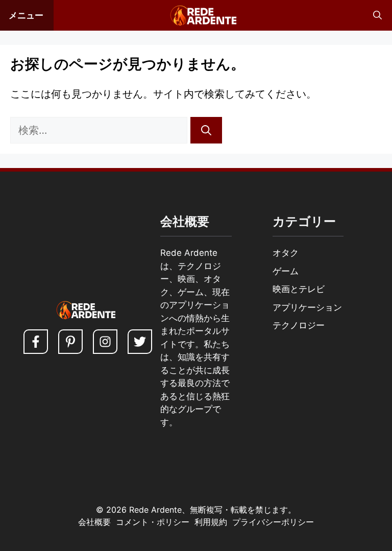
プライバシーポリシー (273, 522)
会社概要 (94, 522)
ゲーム (286, 271)
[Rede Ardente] (201, 15)
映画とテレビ (299, 289)
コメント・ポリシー (152, 522)
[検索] (206, 130)
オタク (286, 253)
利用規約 (210, 522)
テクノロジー (299, 325)
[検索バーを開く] (377, 15)
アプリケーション (307, 307)
